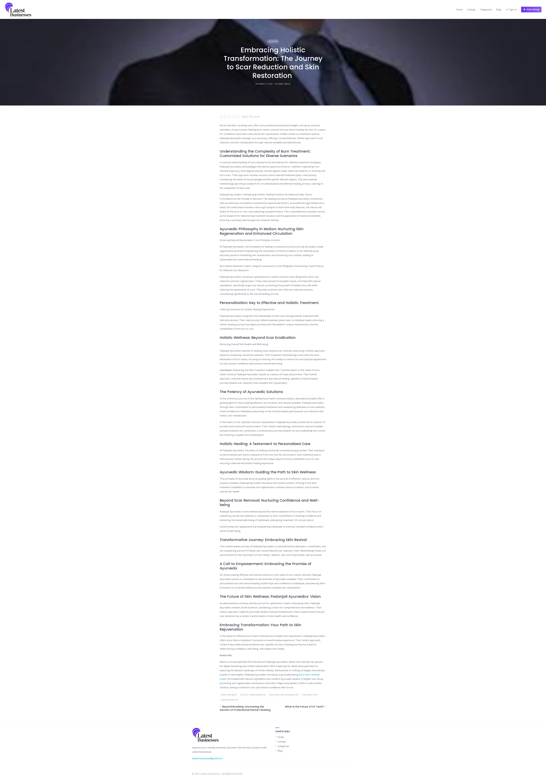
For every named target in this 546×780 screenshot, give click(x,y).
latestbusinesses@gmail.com (207, 758)
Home (459, 9)
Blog (498, 9)
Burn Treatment (229, 695)
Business (273, 41)
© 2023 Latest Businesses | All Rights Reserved (217, 773)
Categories (486, 9)
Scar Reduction (309, 695)
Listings (471, 9)
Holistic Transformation (253, 695)
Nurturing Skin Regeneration (283, 695)
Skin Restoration (229, 700)
